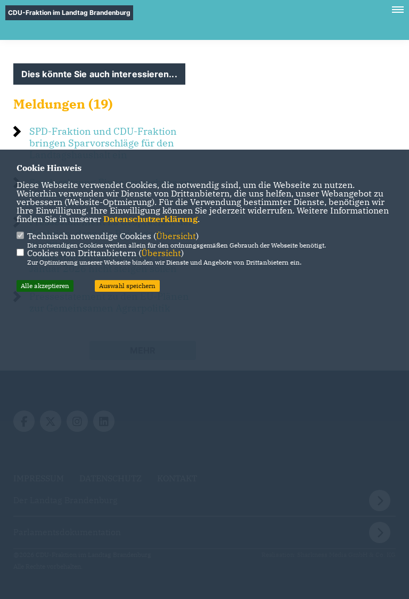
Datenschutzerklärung (150, 219)
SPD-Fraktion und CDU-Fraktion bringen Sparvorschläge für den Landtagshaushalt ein (103, 143)
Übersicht (176, 236)
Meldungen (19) (63, 103)
